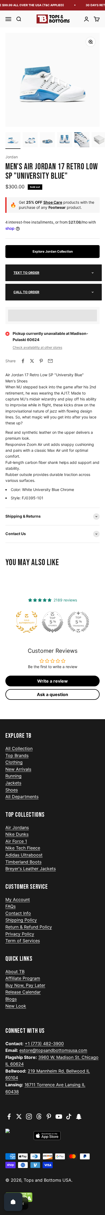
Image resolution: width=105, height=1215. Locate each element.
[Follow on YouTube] (58, 1116)
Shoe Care (52, 202)
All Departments (21, 796)
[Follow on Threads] (39, 1116)
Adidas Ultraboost (24, 855)
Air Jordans (17, 827)
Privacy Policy (19, 934)
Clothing (14, 762)
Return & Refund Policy (28, 927)
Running (13, 776)
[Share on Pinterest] (41, 360)
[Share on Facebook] (22, 360)
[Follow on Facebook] (9, 1116)
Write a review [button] (52, 681)
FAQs (10, 906)
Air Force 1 (16, 841)
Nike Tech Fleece (22, 848)
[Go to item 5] (81, 140)
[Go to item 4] (64, 140)
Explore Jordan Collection (53, 251)
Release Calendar (23, 992)
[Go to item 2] (30, 140)
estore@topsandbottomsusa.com (53, 1050)
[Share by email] (50, 360)
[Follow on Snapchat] (78, 1116)
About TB (14, 971)
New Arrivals (18, 769)
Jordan (11, 157)
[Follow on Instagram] (29, 1116)
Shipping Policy (21, 920)
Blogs (11, 999)
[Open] (13, 1202)
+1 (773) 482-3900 (44, 1043)
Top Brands (17, 755)
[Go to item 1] (12, 140)
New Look (15, 1006)
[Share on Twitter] (32, 360)
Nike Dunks (17, 834)
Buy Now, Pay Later (25, 985)
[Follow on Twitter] (19, 1116)
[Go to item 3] (47, 140)
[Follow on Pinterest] (48, 1116)
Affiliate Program (22, 978)
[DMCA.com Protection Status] (52, 1197)
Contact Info (18, 913)
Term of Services (22, 940)
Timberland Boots (23, 862)
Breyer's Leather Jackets (30, 868)
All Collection (19, 748)
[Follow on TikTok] (68, 1116)
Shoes (11, 790)
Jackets (13, 783)
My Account (17, 899)
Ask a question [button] (52, 694)
